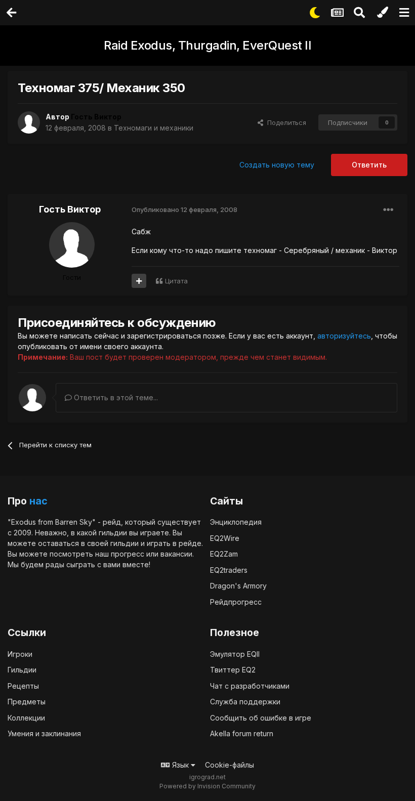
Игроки (20, 654)
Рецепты (23, 686)
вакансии (176, 554)
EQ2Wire (224, 538)
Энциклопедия (236, 522)
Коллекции (26, 717)
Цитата (176, 281)
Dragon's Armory (238, 585)
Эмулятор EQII (235, 654)
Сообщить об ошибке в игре (260, 717)
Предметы (27, 701)
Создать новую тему (276, 164)
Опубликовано (184, 209)
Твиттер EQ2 (233, 669)
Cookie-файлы (229, 765)
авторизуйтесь (344, 335)
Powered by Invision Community (207, 786)
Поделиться (284, 122)
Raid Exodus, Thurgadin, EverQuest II (207, 45)
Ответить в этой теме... (115, 397)
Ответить (369, 164)
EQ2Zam (224, 554)
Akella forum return (241, 733)
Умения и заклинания (44, 733)
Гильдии (22, 669)
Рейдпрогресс (236, 602)
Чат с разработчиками (249, 686)
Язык (180, 765)
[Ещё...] (388, 210)
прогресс (127, 554)
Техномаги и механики (153, 127)
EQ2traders (228, 570)
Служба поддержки (245, 701)
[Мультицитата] (139, 281)
